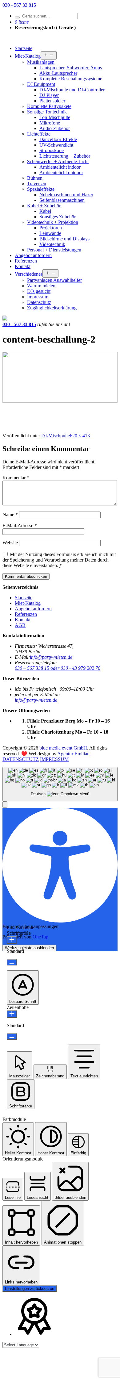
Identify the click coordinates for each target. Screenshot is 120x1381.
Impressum (37, 296)
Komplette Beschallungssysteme (70, 78)
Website (10, 542)
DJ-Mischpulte (55, 435)
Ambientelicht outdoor (61, 172)
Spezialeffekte (40, 189)
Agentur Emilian (73, 753)
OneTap (40, 936)
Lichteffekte (38, 133)
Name (10, 514)
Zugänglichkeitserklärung (52, 307)
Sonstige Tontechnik (47, 111)
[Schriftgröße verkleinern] (12, 962)
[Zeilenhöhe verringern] (12, 1036)
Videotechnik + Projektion (52, 222)
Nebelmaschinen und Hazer (66, 194)
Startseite (23, 48)
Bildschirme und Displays (64, 238)
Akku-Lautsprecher (58, 73)
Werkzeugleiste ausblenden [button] (29, 948)
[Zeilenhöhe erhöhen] (12, 1014)
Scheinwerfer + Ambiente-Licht (58, 161)
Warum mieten (41, 285)
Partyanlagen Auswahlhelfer (54, 280)
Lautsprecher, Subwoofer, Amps (70, 67)
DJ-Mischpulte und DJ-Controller (72, 89)
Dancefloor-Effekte (58, 139)
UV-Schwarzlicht (56, 145)
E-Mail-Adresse (19, 525)
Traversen (36, 183)
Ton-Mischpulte (54, 117)
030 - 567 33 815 (19, 5)
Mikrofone (49, 122)
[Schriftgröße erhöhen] (12, 940)
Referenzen (26, 260)
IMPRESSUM (54, 759)
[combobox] (60, 784)
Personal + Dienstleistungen (54, 249)
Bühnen (34, 178)
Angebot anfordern (33, 255)
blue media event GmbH (63, 747)
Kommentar (15, 477)
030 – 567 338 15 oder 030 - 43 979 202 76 (57, 668)
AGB (20, 625)
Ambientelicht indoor (60, 167)
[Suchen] (17, 17)
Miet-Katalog (28, 56)
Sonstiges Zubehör (57, 216)
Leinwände (50, 233)
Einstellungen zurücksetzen (29, 1288)
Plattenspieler (52, 100)
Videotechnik (52, 244)
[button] (4, 804)
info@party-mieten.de (51, 657)
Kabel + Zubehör (44, 205)
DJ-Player (49, 95)
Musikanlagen (40, 62)
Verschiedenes (28, 274)
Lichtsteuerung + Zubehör (64, 156)
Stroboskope (51, 150)
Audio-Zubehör (54, 128)
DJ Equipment (41, 84)
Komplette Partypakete (49, 106)
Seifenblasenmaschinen (62, 200)
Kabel (45, 211)
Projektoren (50, 227)
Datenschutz (39, 302)
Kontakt (22, 266)
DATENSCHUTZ (20, 759)
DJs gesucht (38, 291)
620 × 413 (80, 435)
